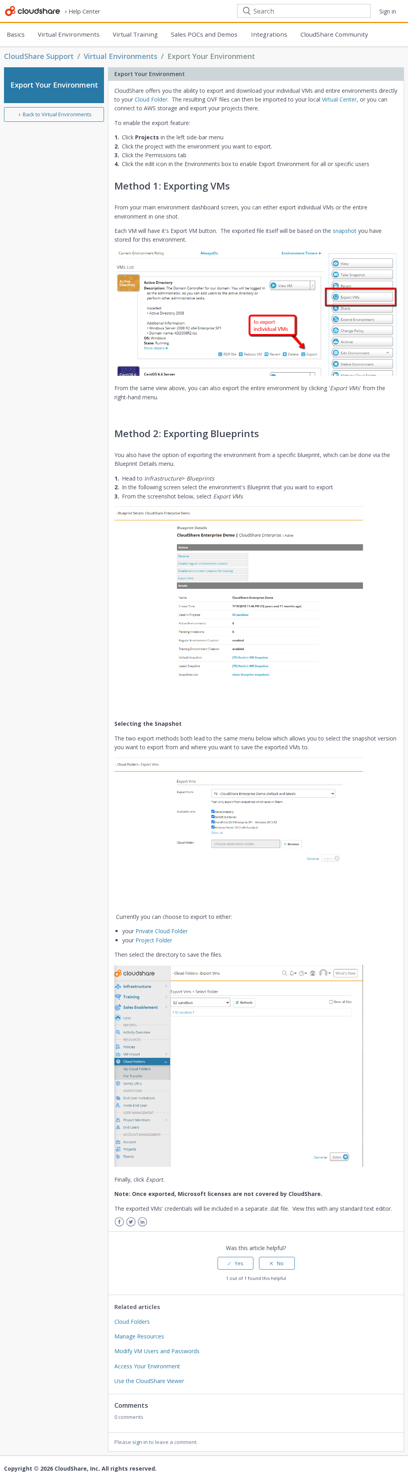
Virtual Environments (69, 34)
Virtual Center (339, 99)
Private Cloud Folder (161, 931)
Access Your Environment (147, 1366)
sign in (140, 1442)
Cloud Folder (151, 99)
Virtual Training (135, 34)
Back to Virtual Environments (57, 114)
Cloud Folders (132, 1321)
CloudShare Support (39, 56)
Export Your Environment (211, 56)
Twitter (131, 1222)
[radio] (235, 1263)
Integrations (269, 34)
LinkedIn (142, 1222)
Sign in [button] (387, 11)
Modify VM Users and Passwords (157, 1351)
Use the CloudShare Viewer (149, 1381)
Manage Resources (139, 1336)
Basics (16, 34)
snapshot (345, 230)
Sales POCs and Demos (204, 34)
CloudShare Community (334, 34)
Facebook (119, 1222)
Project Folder (153, 940)
